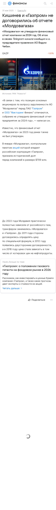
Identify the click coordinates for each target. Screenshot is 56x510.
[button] (28, 74)
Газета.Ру (22, 10)
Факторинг (17, 112)
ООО (7, 112)
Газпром (37, 108)
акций (16, 147)
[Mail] (9, 3)
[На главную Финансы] (19, 3)
